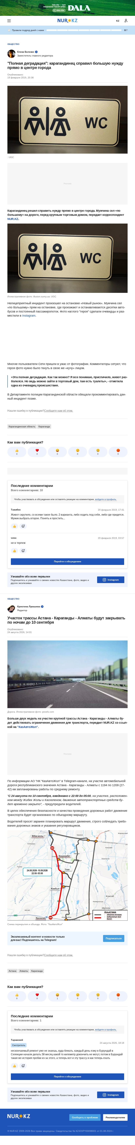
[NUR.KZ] (67, 20)
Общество (13, 44)
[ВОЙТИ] (126, 20)
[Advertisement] (67, 183)
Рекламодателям (115, 1117)
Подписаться (114, 938)
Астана (12, 971)
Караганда (44, 426)
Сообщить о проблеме (85, 1117)
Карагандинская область (22, 426)
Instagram (28, 315)
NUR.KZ (12, 219)
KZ (117, 20)
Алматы (24, 971)
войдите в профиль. (106, 499)
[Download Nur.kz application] (67, 8)
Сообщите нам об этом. (58, 410)
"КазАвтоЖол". (28, 727)
